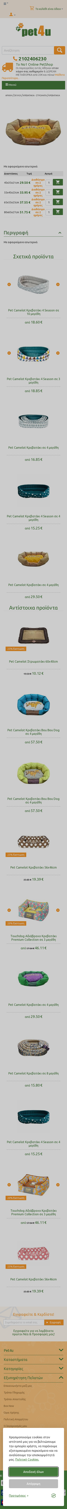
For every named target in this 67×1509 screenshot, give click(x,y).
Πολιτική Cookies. (27, 1459)
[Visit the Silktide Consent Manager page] (53, 1495)
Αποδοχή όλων (33, 1471)
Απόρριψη (33, 1483)
